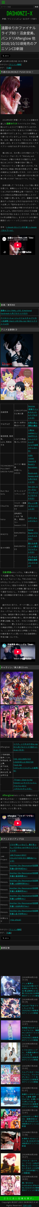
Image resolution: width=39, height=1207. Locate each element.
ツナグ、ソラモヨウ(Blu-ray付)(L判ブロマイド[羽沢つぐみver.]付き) (25, 747)
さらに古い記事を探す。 (20, 1198)
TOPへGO (27, 1205)
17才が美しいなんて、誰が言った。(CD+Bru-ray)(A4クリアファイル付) (24, 847)
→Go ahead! (15, 919)
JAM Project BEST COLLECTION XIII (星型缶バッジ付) (23, 858)
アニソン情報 (15, 64)
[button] (4, 2)
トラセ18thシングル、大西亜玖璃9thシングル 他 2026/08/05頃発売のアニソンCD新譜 (30, 1055)
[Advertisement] (19, 279)
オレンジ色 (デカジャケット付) (33, 506)
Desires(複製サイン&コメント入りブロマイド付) (33, 412)
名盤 (9, 67)
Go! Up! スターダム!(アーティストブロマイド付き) (33, 492)
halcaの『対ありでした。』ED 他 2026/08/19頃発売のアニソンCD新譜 (30, 1009)
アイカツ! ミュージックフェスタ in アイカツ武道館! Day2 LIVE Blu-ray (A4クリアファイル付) (19, 321)
